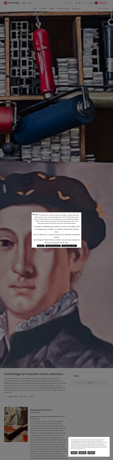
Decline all (82, 452)
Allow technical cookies (53, 245)
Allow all (41, 245)
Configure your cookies (69, 245)
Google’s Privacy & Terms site (47, 219)
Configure (91, 452)
